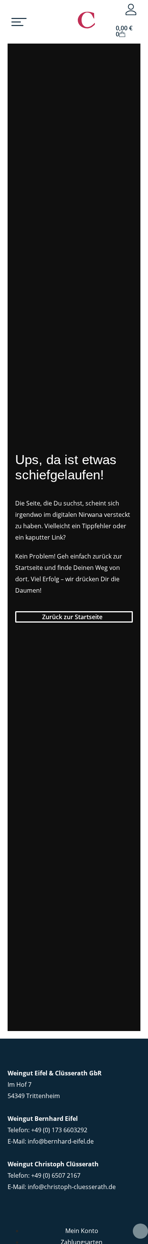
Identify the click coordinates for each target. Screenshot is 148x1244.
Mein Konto (81, 1231)
